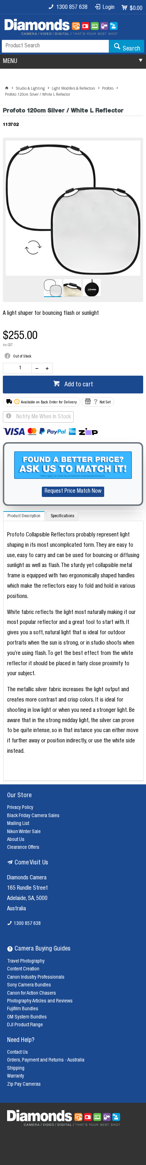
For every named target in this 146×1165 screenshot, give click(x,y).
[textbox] (55, 46)
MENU (10, 61)
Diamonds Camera (26, 878)
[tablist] (73, 646)
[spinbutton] (18, 368)
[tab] (24, 516)
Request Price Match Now (73, 491)
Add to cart (78, 385)
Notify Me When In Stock (43, 417)
